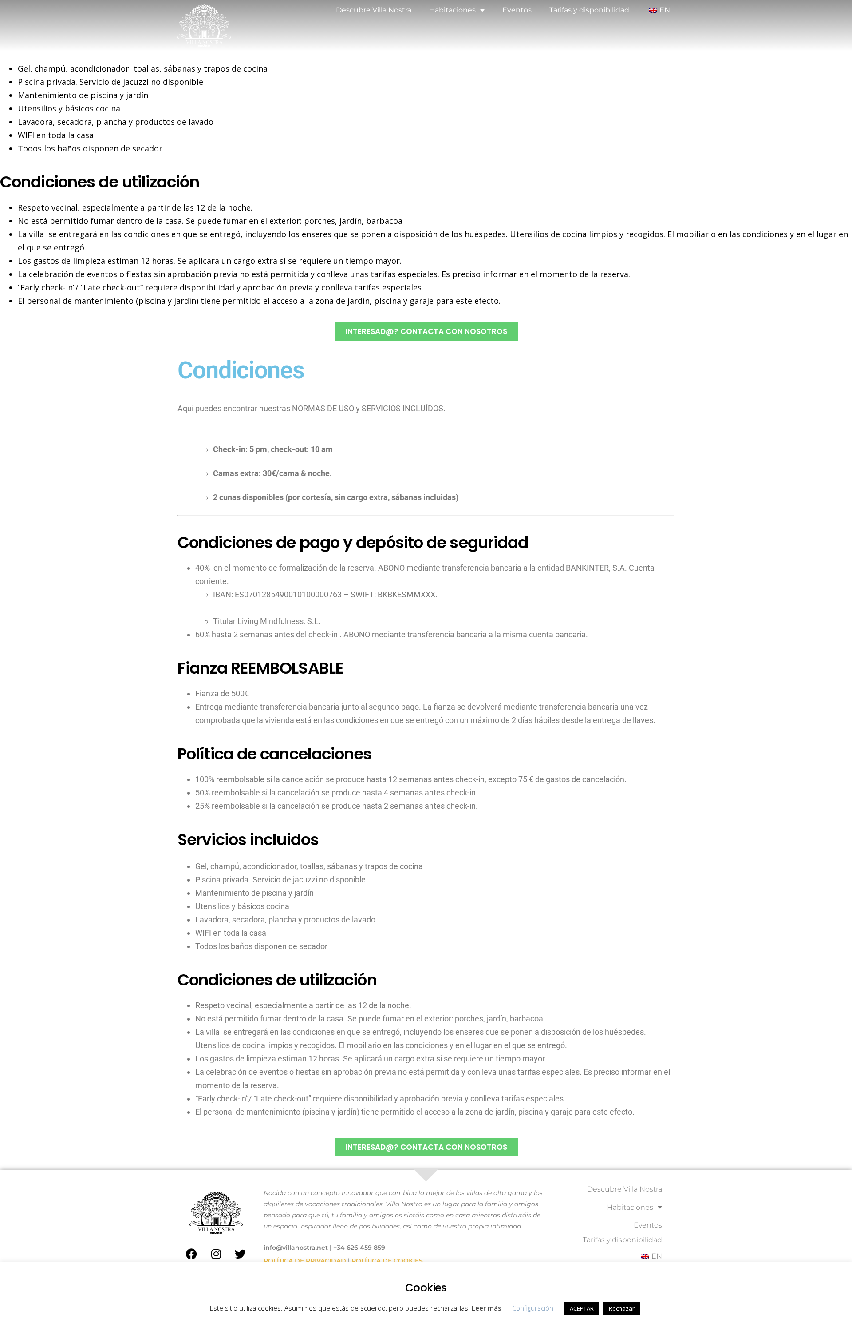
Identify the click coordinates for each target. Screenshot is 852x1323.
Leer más (486, 1307)
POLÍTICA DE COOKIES (387, 1261)
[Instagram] (216, 1254)
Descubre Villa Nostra (373, 10)
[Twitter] (240, 1254)
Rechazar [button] (622, 1308)
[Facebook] (192, 1254)
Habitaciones (452, 10)
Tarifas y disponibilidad (589, 10)
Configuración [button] (532, 1307)
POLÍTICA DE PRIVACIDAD (305, 1261)
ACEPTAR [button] (582, 1308)
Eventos (517, 10)
